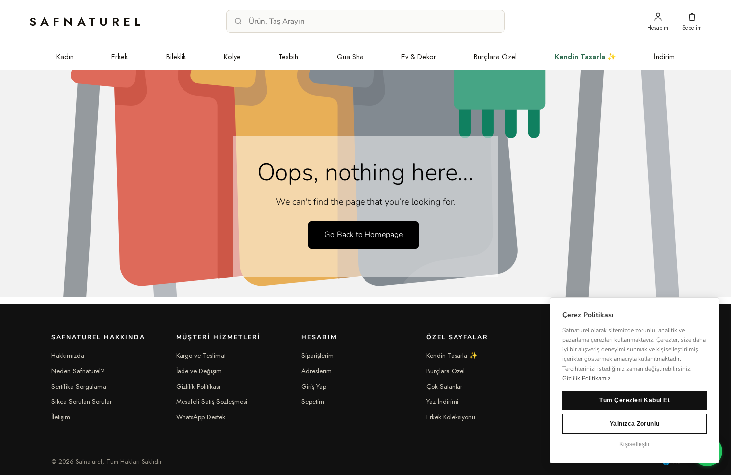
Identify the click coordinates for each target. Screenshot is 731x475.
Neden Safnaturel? (78, 371)
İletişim (60, 417)
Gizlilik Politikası (198, 386)
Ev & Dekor (418, 56)
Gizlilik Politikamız (586, 378)
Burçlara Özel (495, 56)
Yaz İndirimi (442, 401)
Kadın (65, 56)
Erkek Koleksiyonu (450, 417)
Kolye (232, 56)
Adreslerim (316, 371)
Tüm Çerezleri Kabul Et (634, 400)
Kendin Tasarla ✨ (585, 56)
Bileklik (176, 56)
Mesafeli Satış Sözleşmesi (211, 401)
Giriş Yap (313, 386)
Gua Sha (350, 56)
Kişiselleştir (634, 444)
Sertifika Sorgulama (78, 386)
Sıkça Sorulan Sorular (81, 401)
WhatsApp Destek (200, 417)
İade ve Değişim (199, 371)
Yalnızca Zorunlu (635, 423)
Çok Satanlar (444, 386)
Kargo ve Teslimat (201, 355)
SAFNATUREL (87, 21)
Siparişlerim (317, 355)
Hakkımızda (67, 355)
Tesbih (288, 56)
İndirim (664, 56)
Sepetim (312, 401)
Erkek (119, 56)
